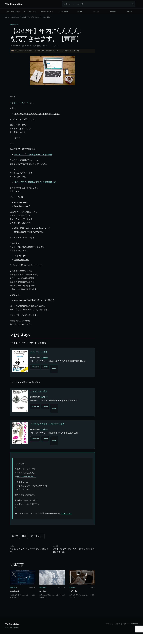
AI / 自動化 (113, 11)
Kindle (45, 367)
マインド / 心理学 (63, 11)
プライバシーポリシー (122, 624)
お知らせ (129, 11)
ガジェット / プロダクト (13, 11)
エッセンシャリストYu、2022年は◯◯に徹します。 (29, 549)
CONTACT (134, 624)
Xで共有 (15, 536)
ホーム (7, 17)
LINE (24, 536)
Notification (14, 17)
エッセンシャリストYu (53, 46)
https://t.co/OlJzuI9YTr (26, 476)
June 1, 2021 (66, 513)
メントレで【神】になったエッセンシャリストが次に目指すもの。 (73, 549)
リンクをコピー (36, 536)
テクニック (96, 11)
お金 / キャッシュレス (47, 11)
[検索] (132, 4)
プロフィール (110, 624)
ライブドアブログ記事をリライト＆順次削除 (33, 154)
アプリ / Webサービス (30, 11)
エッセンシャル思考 (38, 391)
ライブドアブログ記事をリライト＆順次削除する (35, 182)
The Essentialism (12, 624)
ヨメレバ (44, 357)
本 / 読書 (79, 11)
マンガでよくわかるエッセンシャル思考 (47, 424)
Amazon (35, 367)
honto (54, 369)
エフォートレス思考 (38, 352)
